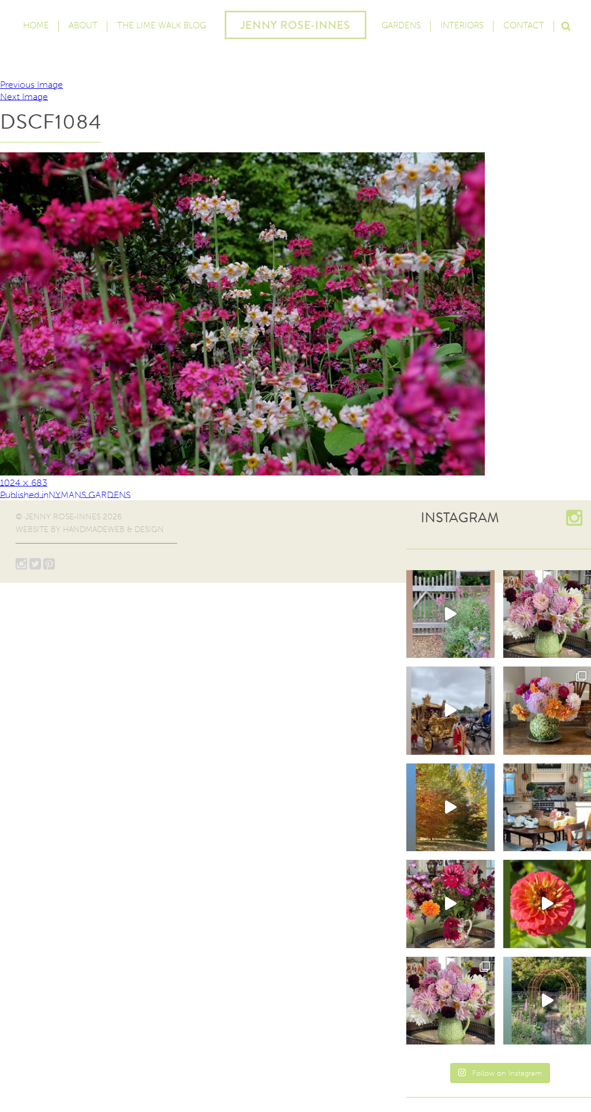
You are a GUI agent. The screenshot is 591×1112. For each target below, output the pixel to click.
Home (36, 25)
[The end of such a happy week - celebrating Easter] (450, 904)
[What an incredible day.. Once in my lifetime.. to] (450, 711)
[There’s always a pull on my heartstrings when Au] (450, 614)
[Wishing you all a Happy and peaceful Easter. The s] (450, 1001)
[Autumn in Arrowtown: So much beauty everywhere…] (450, 807)
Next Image (24, 96)
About (83, 25)
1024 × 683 (23, 482)
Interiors (462, 25)
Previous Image (31, 84)
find (565, 24)
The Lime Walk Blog (161, 25)
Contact (523, 25)
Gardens (401, 25)
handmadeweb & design (113, 529)
